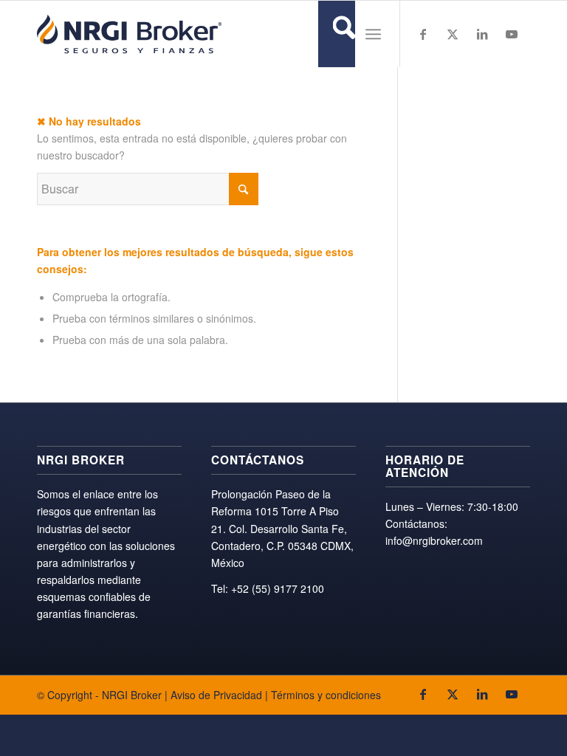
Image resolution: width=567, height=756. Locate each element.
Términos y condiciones (326, 694)
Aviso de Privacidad (216, 694)
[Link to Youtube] (512, 34)
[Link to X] (452, 34)
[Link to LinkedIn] (482, 34)
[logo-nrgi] (129, 34)
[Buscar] (336, 34)
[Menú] (373, 34)
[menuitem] (336, 34)
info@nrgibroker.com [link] (434, 540)
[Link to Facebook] (423, 34)
